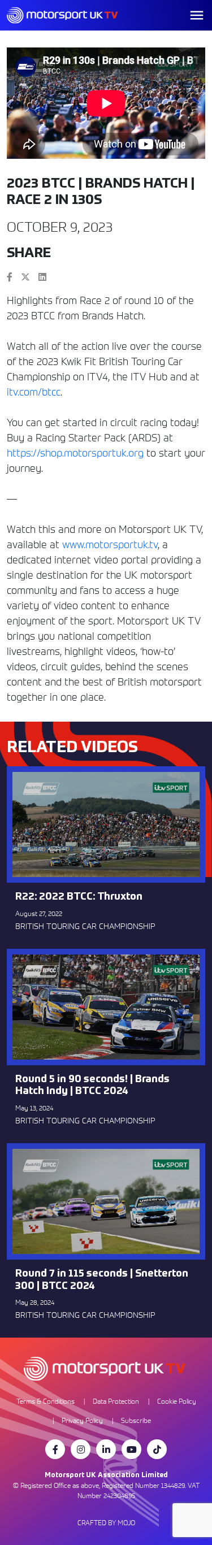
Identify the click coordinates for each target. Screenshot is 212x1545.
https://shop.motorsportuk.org (75, 453)
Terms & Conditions (45, 1401)
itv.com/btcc (33, 392)
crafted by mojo (106, 1522)
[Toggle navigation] (196, 15)
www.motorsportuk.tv (110, 544)
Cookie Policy (176, 1401)
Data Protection (116, 1401)
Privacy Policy (82, 1420)
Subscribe (136, 1420)
